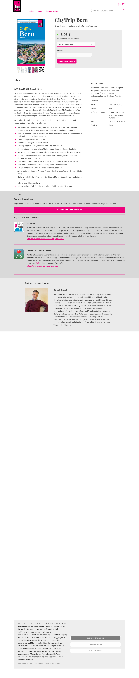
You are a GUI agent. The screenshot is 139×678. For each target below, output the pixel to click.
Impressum (39, 663)
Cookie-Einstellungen (95, 638)
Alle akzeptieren (95, 651)
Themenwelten (52, 11)
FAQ (37, 263)
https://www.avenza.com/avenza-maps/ (42, 266)
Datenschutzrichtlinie (25, 663)
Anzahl (60, 50)
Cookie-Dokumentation (53, 663)
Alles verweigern (95, 644)
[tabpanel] (31, 46)
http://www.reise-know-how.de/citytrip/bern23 (45, 238)
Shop (40, 11)
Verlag (31, 11)
